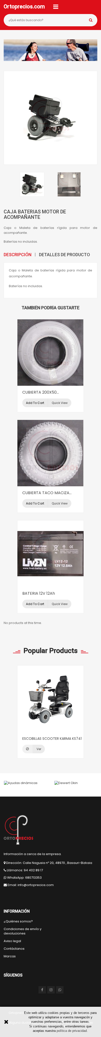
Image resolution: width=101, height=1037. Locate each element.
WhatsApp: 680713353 (24, 877)
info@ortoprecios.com (36, 885)
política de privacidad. (72, 1031)
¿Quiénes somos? (18, 921)
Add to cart (35, 403)
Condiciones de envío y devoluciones (22, 931)
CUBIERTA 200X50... (40, 392)
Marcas (10, 956)
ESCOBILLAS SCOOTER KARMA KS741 (52, 738)
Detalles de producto (64, 254)
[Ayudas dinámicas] (21, 783)
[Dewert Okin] (66, 783)
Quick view (60, 403)
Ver (39, 749)
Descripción (17, 254)
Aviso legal (12, 941)
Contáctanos (14, 949)
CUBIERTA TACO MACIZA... (47, 493)
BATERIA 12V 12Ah (38, 593)
